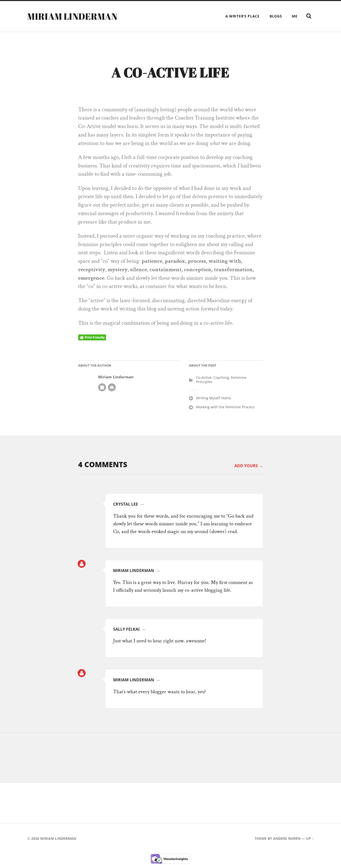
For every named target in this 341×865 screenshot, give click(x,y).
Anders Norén (287, 838)
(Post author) (82, 564)
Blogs (276, 16)
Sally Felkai (126, 629)
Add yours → (248, 465)
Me (294, 16)
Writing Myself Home (213, 398)
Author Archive (102, 387)
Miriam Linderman (72, 16)
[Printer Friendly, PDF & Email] (92, 337)
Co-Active (203, 377)
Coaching (221, 377)
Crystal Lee (125, 504)
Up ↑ (310, 838)
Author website (112, 387)
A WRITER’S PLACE (242, 16)
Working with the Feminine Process (225, 407)
